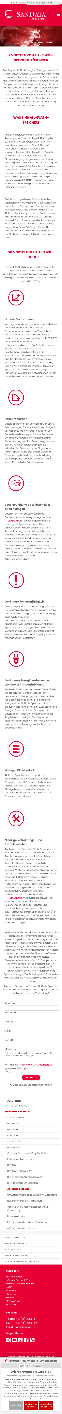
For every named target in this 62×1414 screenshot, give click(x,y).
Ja (9, 1072)
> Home (10, 1297)
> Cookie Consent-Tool (18, 1280)
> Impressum (13, 1301)
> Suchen (11, 1294)
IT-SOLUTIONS (12, 1101)
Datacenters (14, 898)
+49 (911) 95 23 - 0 (26, 1319)
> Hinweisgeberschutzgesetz (21, 1283)
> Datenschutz (14, 1276)
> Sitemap (11, 1290)
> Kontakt (11, 1304)
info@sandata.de (25, 1327)
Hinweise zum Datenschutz (37, 1064)
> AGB (9, 1287)
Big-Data (12, 520)
